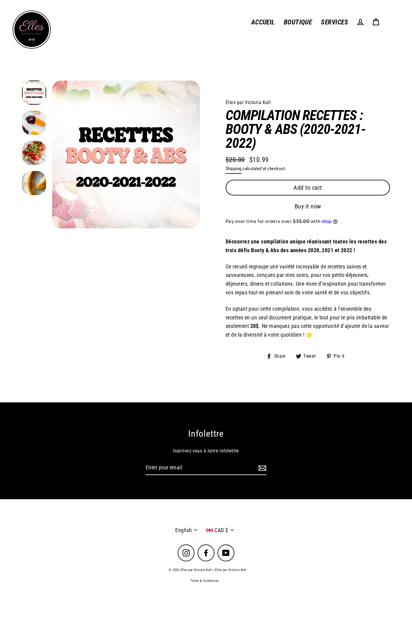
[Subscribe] (261, 468)
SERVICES (334, 22)
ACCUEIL (263, 22)
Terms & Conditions (204, 581)
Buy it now (308, 206)
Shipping (234, 168)
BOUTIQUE (298, 22)
